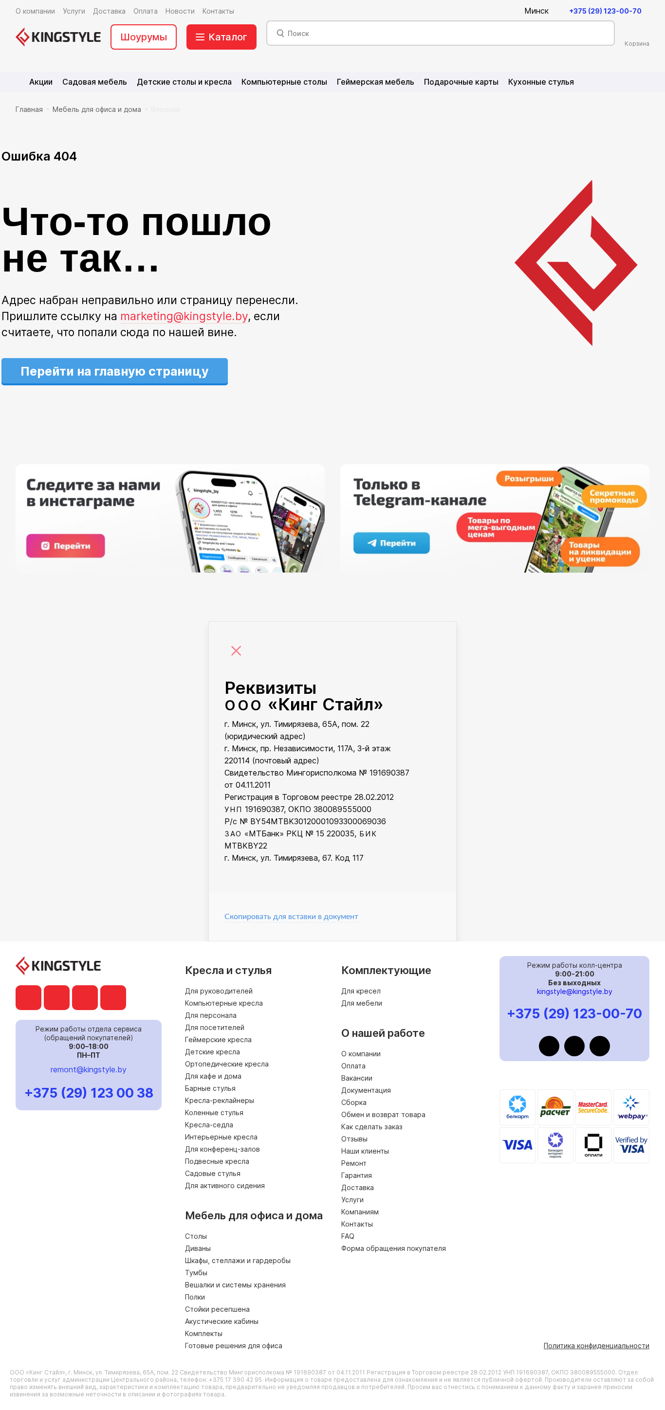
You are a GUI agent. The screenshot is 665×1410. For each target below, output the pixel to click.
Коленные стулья (214, 1112)
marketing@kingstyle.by (184, 316)
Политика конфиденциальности (596, 1345)
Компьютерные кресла (224, 1003)
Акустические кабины (222, 1321)
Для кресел (361, 991)
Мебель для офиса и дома (97, 109)
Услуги (352, 1199)
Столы (196, 1236)
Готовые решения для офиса (233, 1345)
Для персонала (211, 1015)
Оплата (353, 1066)
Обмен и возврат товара (383, 1114)
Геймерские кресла (218, 1039)
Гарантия (356, 1175)
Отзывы (354, 1139)
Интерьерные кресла (221, 1137)
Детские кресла (212, 1052)
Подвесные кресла (217, 1161)
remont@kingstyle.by (89, 1069)
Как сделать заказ (372, 1126)
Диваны (198, 1248)
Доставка (357, 1187)
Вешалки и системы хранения (235, 1285)
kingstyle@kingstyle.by (574, 991)
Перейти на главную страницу (114, 371)
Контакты (357, 1224)
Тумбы (196, 1272)
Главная (29, 109)
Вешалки (165, 109)
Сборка (354, 1102)
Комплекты (203, 1333)
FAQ (347, 1236)
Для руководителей (219, 991)
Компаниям (360, 1212)
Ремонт (354, 1163)
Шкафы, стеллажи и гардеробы (238, 1260)
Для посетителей (214, 1027)
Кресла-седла (209, 1125)
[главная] (58, 37)
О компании (361, 1053)
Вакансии (356, 1078)
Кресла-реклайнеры (219, 1100)
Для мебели (361, 1003)
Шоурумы (143, 37)
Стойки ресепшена (217, 1309)
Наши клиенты (365, 1151)
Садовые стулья (212, 1173)
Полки (195, 1297)
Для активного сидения (225, 1185)
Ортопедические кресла (227, 1064)
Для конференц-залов (222, 1149)
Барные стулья (210, 1088)
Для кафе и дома (213, 1076)
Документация (366, 1090)
